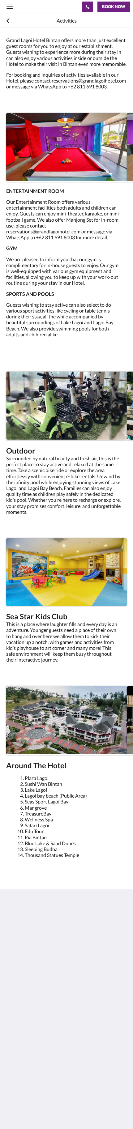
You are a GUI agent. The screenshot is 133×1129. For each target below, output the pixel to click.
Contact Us (18, 1067)
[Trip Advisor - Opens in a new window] (63, 981)
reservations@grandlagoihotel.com (89, 80)
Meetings (16, 1037)
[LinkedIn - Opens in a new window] (46, 981)
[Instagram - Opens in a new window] (29, 981)
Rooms (13, 1021)
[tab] (66, 1000)
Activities (16, 1031)
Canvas (40, 1112)
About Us (16, 1010)
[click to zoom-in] (66, 147)
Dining (13, 1026)
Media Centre (21, 1073)
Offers (13, 1016)
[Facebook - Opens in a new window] (12, 981)
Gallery (14, 1042)
